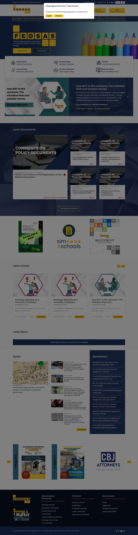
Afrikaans (58, 16)
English (49, 16)
